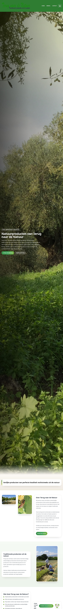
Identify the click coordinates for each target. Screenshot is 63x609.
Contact (54, 5)
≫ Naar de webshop (8, 253)
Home (43, 5)
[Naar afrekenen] (60, 6)
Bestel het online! (41, 533)
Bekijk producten (20, 253)
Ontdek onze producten (46, 606)
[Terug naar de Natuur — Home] (16, 6)
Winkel (48, 5)
